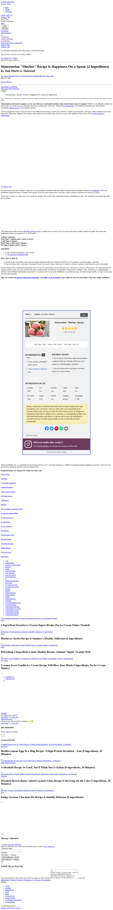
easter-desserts (10, 571)
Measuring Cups (6, 539)
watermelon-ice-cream (13, 609)
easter (7, 569)
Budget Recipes (39, 76)
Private (13, 855)
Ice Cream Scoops (6, 496)
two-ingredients (10, 605)
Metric (28, 358)
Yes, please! (5, 58)
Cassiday (4, 713)
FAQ (7, 892)
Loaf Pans (4, 479)
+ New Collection (7, 857)
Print (84, 315)
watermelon (95, 190)
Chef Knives (4, 556)
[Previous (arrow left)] (2, 736)
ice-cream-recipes (11, 585)
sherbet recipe (14, 108)
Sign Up (9, 15)
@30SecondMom (43, 446)
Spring (7, 597)
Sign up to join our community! (12, 43)
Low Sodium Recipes (26, 76)
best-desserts (9, 563)
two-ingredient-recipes (13, 603)
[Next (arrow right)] (4, 736)
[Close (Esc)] (2, 734)
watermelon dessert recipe (31, 231)
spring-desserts (10, 599)
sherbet (7, 591)
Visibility (4, 853)
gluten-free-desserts (12, 581)
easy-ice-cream (10, 575)
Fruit (16, 76)
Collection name (6, 848)
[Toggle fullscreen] (4, 734)
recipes (7, 589)
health (7, 10)
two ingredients (68, 106)
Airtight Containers (7, 487)
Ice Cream (4, 76)
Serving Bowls (5, 522)
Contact (8, 888)
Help (7, 894)
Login (3, 15)
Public (5, 855)
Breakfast (4, 746)
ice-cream (8, 583)
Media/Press (9, 890)
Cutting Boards (5, 548)
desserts (8, 567)
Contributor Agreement (13, 900)
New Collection (48, 846)
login (9, 4)
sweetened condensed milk (19, 254)
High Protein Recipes (8, 763)
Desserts (11, 76)
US (43, 355)
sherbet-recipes (10, 593)
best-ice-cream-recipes (13, 565)
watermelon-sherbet (12, 613)
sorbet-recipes (10, 595)
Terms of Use (10, 896)
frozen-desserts (10, 577)
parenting (8, 11)
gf (6, 579)
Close (16, 857)
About (7, 886)
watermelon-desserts (12, 607)
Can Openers (5, 530)
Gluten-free (50, 76)
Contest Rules (10, 902)
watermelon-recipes (12, 611)
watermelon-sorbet (11, 615)
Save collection (7, 859)
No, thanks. (14, 58)
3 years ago (14, 717)
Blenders (3, 505)
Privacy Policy (10, 898)
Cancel (16, 859)
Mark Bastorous (6, 719)
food (6, 8)
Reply (7, 717)
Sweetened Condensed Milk (9, 513)
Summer (8, 601)
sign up (3, 4)
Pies (2, 792)
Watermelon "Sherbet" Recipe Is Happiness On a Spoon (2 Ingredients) (26, 880)
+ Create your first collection (11, 844)
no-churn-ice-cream (12, 587)
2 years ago (14, 723)
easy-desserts (9, 573)
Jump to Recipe (6, 82)
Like (3, 717)
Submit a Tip (5, 17)
